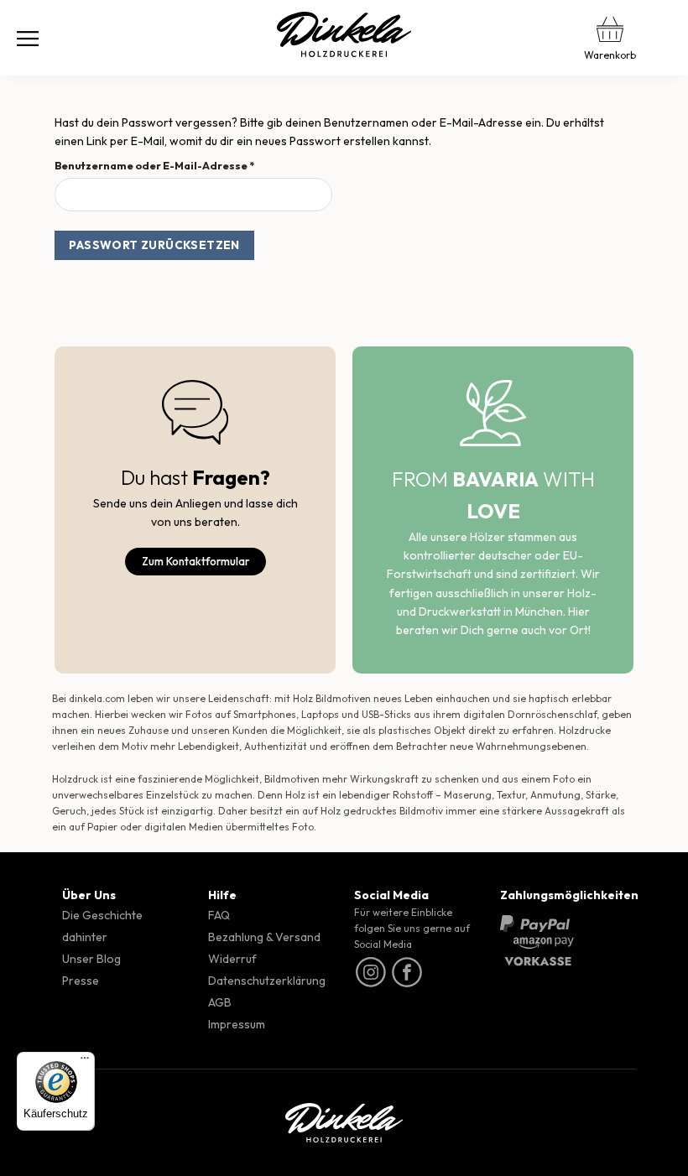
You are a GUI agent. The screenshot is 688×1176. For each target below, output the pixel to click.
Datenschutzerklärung (267, 980)
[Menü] (28, 38)
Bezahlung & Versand (264, 936)
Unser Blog (91, 958)
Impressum (236, 1024)
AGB (220, 1002)
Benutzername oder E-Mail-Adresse (188, 165)
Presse (80, 980)
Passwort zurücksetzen (154, 244)
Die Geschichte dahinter (102, 926)
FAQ (219, 915)
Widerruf (232, 958)
